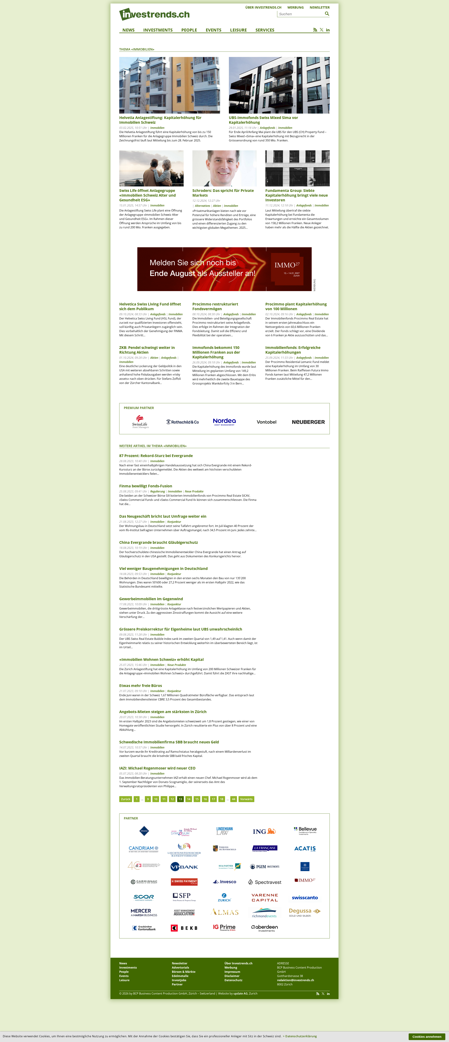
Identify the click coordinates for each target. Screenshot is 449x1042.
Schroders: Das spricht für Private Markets (223, 193)
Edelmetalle (180, 976)
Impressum (232, 972)
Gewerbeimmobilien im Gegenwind (151, 598)
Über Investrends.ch (263, 7)
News (128, 30)
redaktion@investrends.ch (295, 980)
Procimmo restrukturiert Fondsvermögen (215, 306)
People (189, 30)
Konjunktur (174, 522)
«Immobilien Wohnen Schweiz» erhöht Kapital (161, 659)
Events (213, 30)
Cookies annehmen (427, 1036)
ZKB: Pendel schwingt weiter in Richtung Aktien (147, 350)
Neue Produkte (194, 491)
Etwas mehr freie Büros (140, 685)
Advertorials (180, 967)
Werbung (295, 7)
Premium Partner (139, 408)
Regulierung (157, 491)
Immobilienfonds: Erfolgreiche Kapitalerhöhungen (292, 350)
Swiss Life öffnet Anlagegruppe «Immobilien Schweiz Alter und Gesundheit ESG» (147, 195)
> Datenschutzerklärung (300, 1036)
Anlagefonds (267, 128)
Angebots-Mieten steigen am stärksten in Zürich (163, 711)
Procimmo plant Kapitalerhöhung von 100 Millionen (296, 306)
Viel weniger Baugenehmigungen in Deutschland (163, 568)
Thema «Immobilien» (136, 49)
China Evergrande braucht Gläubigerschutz (158, 542)
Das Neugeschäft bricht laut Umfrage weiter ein (162, 516)
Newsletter (320, 7)
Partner (131, 818)
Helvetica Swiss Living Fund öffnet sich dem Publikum (150, 306)
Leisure (238, 30)
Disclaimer (231, 976)
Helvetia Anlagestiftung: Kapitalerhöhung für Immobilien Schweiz (160, 120)
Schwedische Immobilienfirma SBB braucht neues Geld (169, 742)
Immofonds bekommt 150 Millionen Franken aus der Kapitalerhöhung (216, 352)
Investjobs (179, 980)
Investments (158, 30)
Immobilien (157, 128)
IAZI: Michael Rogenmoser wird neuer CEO (157, 768)
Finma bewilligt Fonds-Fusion (145, 485)
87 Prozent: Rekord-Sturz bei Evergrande (156, 455)
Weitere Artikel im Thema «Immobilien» (153, 446)
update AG (240, 993)
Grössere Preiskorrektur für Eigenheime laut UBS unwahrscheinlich (180, 629)
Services (265, 30)
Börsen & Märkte (183, 972)
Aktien (217, 206)
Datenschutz (233, 980)
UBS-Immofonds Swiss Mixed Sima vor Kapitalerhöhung (263, 120)
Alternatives (202, 206)
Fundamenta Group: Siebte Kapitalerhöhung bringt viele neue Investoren (296, 195)
